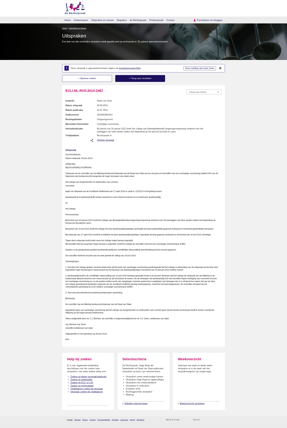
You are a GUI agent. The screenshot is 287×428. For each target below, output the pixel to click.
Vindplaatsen (72, 135)
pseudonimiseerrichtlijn (130, 68)
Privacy (85, 420)
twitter (202, 420)
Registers (122, 20)
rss (183, 420)
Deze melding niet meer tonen (199, 68)
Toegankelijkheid (103, 420)
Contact (170, 20)
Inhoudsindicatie (74, 128)
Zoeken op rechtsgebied (82, 385)
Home (67, 20)
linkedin (215, 420)
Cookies (93, 420)
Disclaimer (140, 420)
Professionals (156, 20)
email (187, 420)
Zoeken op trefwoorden (81, 379)
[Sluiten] (220, 68)
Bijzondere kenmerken (77, 124)
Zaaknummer (72, 114)
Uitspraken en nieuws (102, 20)
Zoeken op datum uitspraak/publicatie (88, 376)
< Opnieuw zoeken (87, 78)
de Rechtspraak (138, 20)
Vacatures (124, 420)
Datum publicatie (74, 110)
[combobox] (204, 92)
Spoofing (115, 420)
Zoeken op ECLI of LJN (81, 382)
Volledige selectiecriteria (135, 403)
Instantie (69, 100)
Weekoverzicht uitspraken (192, 403)
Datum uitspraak (73, 105)
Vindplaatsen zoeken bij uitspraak (86, 388)
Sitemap (77, 420)
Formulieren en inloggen (210, 20)
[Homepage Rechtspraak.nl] (74, 7)
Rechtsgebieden (73, 119)
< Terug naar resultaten (140, 78)
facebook (207, 420)
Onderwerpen (81, 20)
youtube (220, 420)
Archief (132, 420)
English (70, 420)
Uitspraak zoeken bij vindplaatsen (86, 391)
